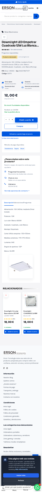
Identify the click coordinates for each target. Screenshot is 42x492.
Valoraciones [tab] (18, 203)
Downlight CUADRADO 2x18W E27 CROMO (30, 312)
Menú (14, 490)
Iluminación (37, 24)
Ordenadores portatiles (11, 432)
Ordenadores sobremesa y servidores (16, 435)
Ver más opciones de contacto (16, 191)
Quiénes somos (8, 381)
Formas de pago (9, 387)
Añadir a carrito (25, 120)
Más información (21, 469)
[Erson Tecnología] (12, 8)
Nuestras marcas (9, 394)
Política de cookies (9, 410)
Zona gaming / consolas (11, 439)
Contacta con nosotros (11, 397)
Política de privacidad (10, 413)
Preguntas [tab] (27, 203)
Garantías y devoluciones (12, 419)
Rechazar (21, 480)
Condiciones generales (11, 416)
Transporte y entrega (10, 390)
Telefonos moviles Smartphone (14, 442)
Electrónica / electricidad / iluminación (19, 24)
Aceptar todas (21, 475)
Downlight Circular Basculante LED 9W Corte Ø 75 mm (11, 312)
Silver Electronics (11, 32)
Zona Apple (7, 429)
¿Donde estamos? (9, 384)
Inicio (3, 24)
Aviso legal (7, 406)
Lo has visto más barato (10, 138)
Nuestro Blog (8, 377)
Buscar (25, 490)
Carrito (31, 8)
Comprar (19, 126)
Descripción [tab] (8, 203)
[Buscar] (36, 16)
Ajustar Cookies (21, 485)
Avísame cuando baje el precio (21, 134)
